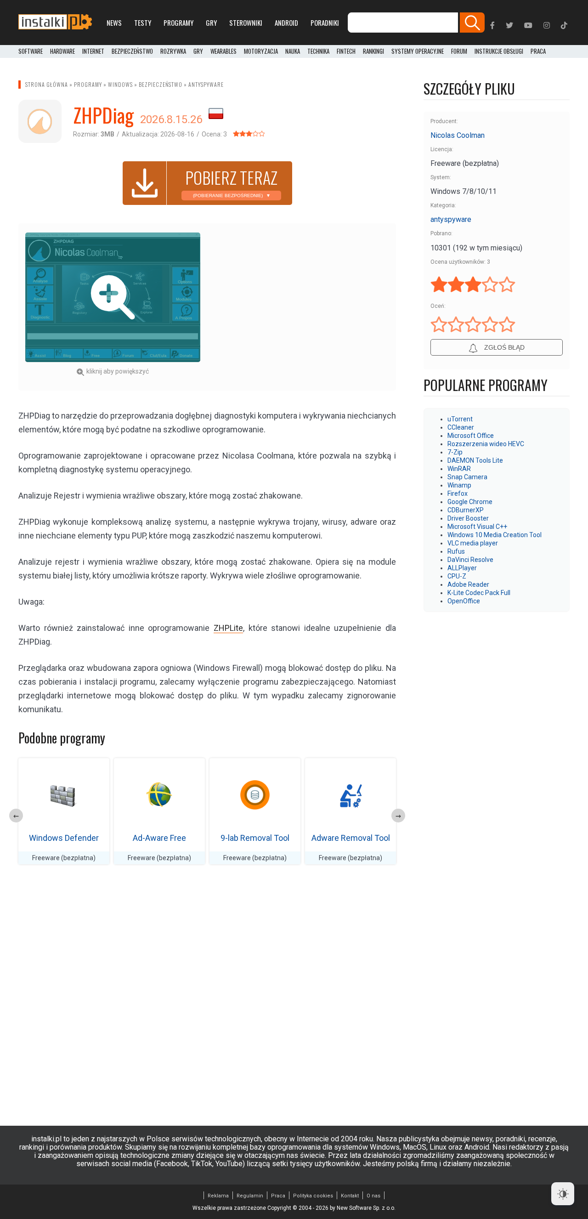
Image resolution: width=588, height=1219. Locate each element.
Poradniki (325, 22)
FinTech (346, 51)
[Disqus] (207, 1001)
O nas (373, 1196)
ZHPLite (228, 628)
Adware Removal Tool (350, 838)
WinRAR (459, 468)
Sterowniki (245, 22)
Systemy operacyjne (417, 51)
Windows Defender (64, 838)
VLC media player (472, 543)
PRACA (538, 51)
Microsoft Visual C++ (477, 526)
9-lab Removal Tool (254, 838)
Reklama (218, 1196)
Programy (178, 22)
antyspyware (206, 84)
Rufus (456, 551)
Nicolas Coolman (457, 135)
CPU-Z (456, 576)
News (114, 22)
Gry (211, 22)
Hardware (62, 51)
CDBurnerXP (465, 510)
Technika (318, 51)
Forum (459, 51)
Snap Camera (467, 477)
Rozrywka (173, 51)
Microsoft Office (470, 435)
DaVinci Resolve (470, 559)
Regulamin (250, 1196)
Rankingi (373, 51)
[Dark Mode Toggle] (562, 1193)
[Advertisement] (302, 296)
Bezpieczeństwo (132, 51)
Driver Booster (468, 518)
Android (286, 22)
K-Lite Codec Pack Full (478, 592)
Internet (93, 51)
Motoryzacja (261, 51)
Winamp (459, 485)
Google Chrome (469, 501)
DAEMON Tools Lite (475, 460)
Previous (16, 815)
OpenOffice (463, 601)
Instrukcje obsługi (499, 51)
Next (398, 815)
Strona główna (46, 84)
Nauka (292, 51)
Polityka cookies (313, 1196)
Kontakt (350, 1196)
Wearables (223, 51)
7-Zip (455, 452)
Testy (142, 22)
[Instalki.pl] (55, 22)
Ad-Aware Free (159, 838)
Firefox (457, 493)
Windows (120, 84)
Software (30, 51)
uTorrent (460, 419)
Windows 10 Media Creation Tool (494, 535)
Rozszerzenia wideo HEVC (485, 444)
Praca (278, 1196)
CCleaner (460, 427)
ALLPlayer (462, 568)
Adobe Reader (468, 584)
